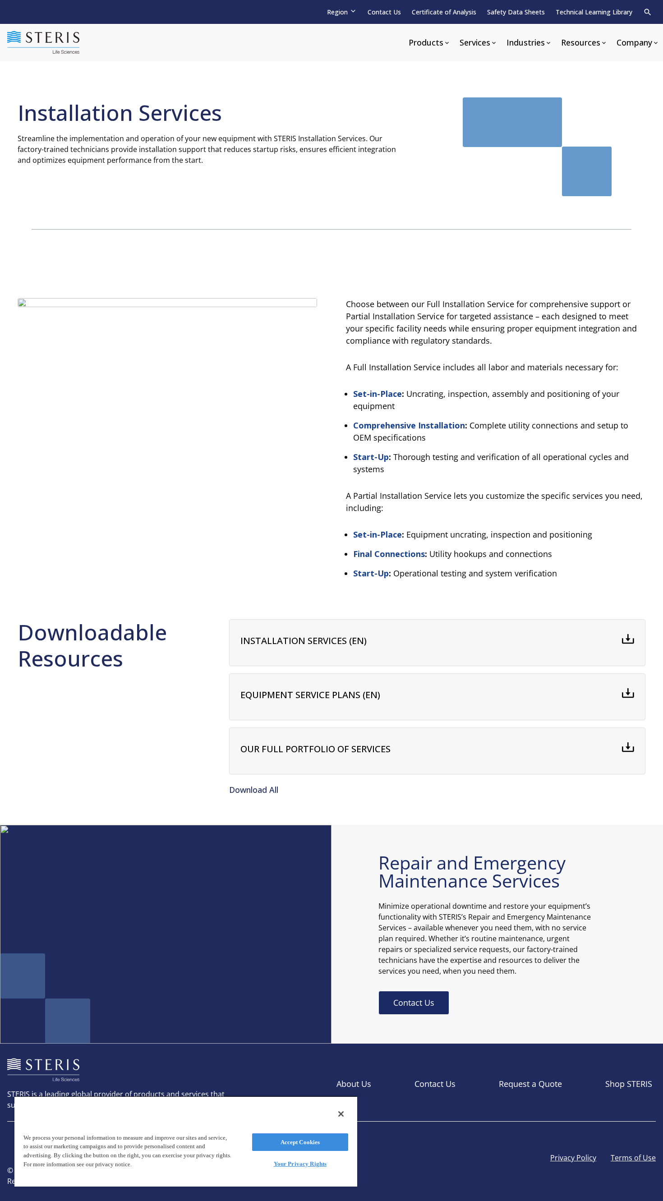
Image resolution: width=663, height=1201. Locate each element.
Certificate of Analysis (444, 12)
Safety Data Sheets (516, 12)
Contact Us (384, 12)
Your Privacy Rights (300, 1163)
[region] (185, 1141)
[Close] (341, 1114)
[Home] (43, 42)
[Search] (647, 12)
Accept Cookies (300, 1142)
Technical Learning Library (594, 12)
